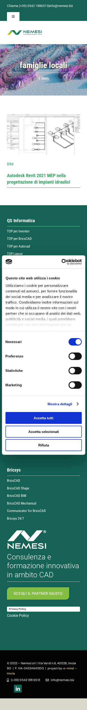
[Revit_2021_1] (43, 116)
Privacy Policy (17, 609)
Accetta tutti (43, 418)
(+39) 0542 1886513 (33, 6)
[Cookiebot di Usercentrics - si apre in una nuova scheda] (62, 262)
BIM (10, 164)
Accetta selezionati (43, 431)
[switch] (75, 356)
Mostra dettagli (60, 404)
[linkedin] (18, 689)
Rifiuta (43, 445)
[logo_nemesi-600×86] (24, 32)
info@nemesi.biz (61, 6)
